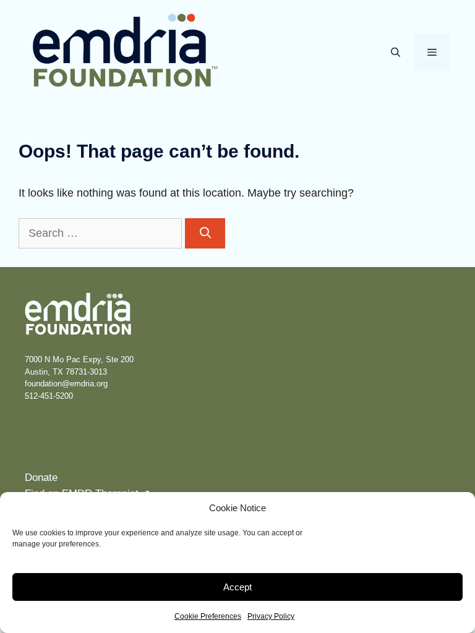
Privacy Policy (270, 616)
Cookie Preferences (207, 616)
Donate (41, 477)
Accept (237, 587)
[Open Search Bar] (395, 52)
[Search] (205, 233)
